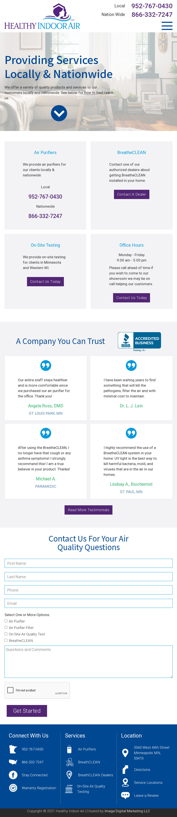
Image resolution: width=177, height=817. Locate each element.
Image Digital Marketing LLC (127, 811)
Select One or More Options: (27, 615)
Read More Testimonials (88, 510)
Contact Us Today (45, 281)
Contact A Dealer (131, 194)
